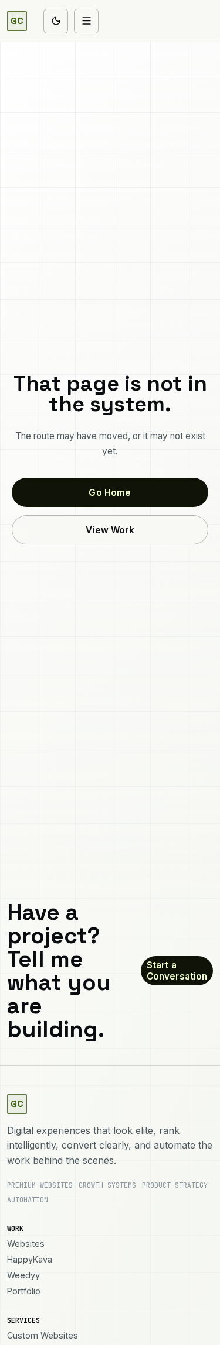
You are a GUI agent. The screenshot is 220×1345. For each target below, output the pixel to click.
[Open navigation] (86, 21)
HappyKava (29, 1259)
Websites (26, 1244)
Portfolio (23, 1291)
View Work (110, 530)
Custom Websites (42, 1335)
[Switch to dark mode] (55, 21)
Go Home (110, 492)
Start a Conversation (177, 971)
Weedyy (23, 1275)
